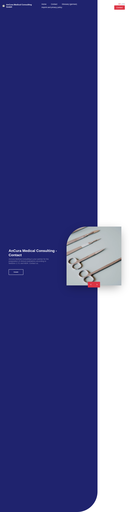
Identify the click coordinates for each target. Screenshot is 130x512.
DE (119, 4)
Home (44, 4)
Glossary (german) (69, 4)
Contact (54, 4)
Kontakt (16, 272)
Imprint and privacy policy (52, 7)
